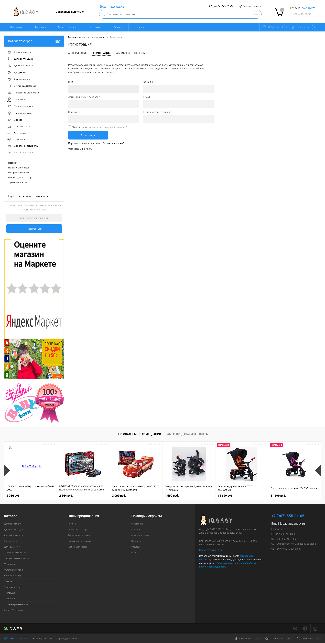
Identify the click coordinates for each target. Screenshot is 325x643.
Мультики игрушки (13, 570)
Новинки (12, 163)
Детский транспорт (13, 535)
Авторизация (78, 53)
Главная (139, 27)
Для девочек (10, 541)
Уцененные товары (17, 182)
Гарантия (40, 27)
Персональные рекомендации (138, 434)
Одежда (8, 581)
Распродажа (10, 593)
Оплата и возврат (68, 27)
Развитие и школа (13, 587)
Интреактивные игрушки (16, 558)
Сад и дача (9, 598)
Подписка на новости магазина (28, 196)
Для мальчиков (12, 546)
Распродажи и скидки (19, 172)
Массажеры (10, 564)
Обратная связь (18, 638)
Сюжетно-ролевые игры (16, 604)
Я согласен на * (99, 127)
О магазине (16, 27)
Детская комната (12, 523)
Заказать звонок (252, 6)
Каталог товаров (20, 41)
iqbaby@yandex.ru (292, 523)
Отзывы (117, 27)
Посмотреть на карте (210, 550)
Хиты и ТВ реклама (14, 610)
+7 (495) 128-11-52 (43, 638)
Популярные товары (18, 167)
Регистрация (117, 6)
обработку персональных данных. (107, 127)
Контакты (95, 27)
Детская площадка (13, 529)
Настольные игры (13, 575)
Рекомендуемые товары (20, 177)
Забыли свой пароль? (130, 53)
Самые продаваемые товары (187, 434)
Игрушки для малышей (15, 552)
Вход (103, 6)
